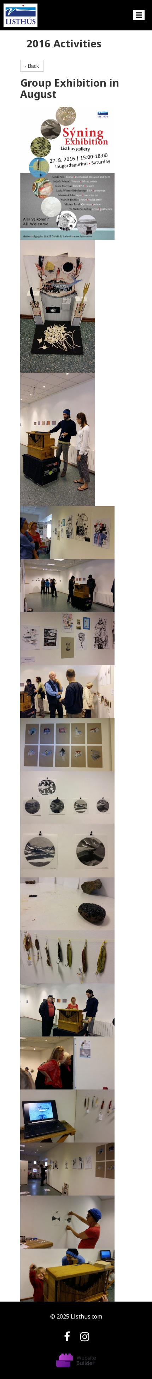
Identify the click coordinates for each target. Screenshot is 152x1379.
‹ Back (32, 65)
